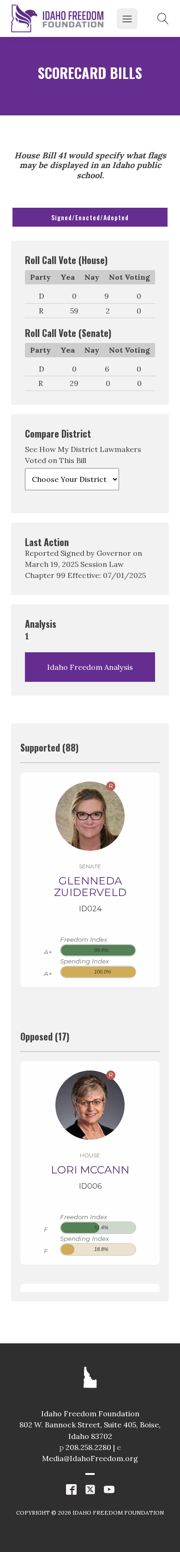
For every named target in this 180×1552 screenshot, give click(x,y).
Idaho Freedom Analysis (90, 667)
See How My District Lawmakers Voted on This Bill (83, 455)
